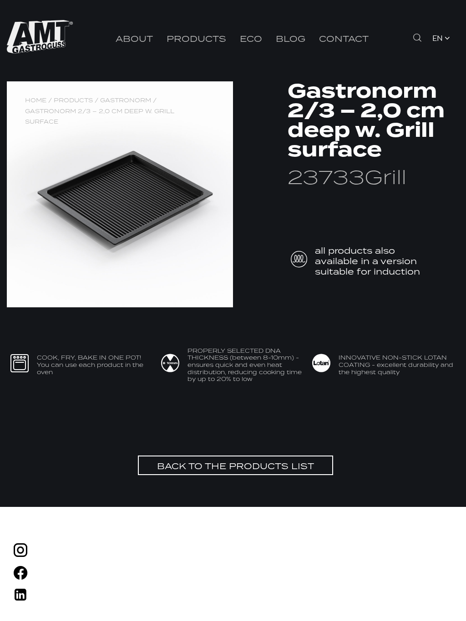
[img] (20, 552)
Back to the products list (235, 465)
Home (35, 100)
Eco (251, 38)
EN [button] (437, 38)
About (134, 38)
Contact (344, 38)
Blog (290, 38)
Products (196, 38)
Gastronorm (125, 100)
